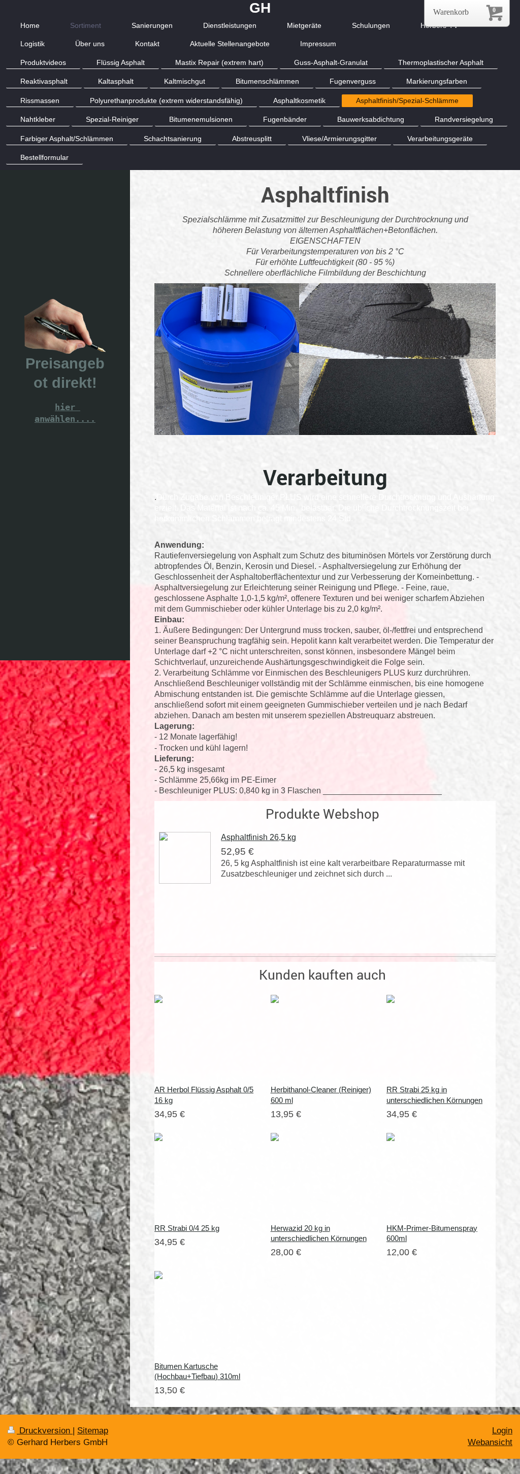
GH (260, 8)
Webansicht (490, 1442)
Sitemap (92, 1430)
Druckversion (45, 1430)
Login (502, 1430)
